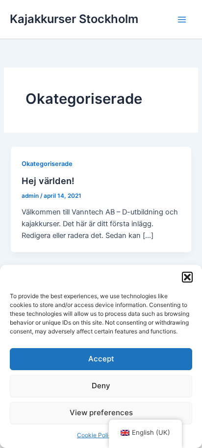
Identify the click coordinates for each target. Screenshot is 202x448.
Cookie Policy (96, 435)
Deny (101, 385)
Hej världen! (48, 180)
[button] (187, 277)
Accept (101, 358)
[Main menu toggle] (182, 19)
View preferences (101, 412)
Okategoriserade (47, 163)
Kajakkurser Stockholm (74, 19)
